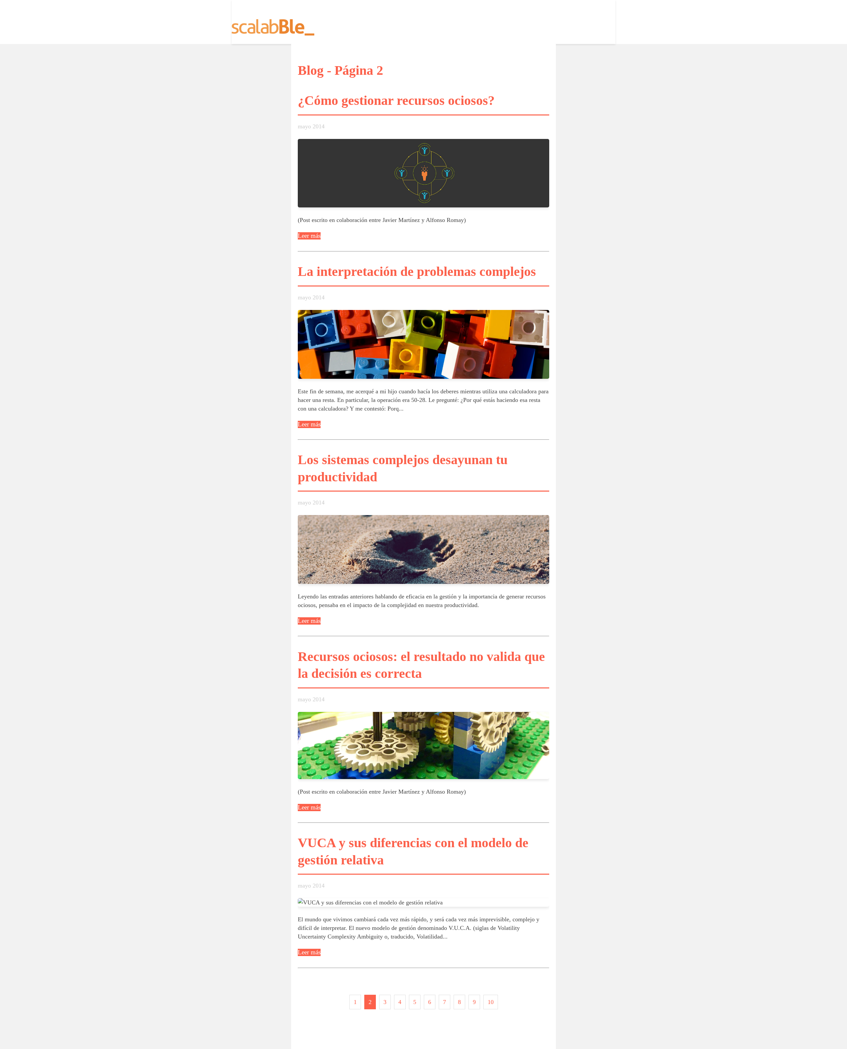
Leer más (309, 235)
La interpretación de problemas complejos (417, 271)
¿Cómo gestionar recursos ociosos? (396, 100)
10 (491, 1002)
